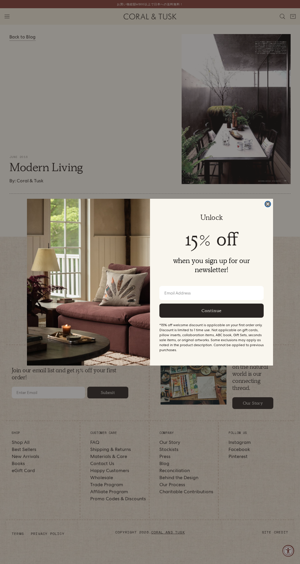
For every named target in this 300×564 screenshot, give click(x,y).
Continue (211, 311)
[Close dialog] (268, 204)
